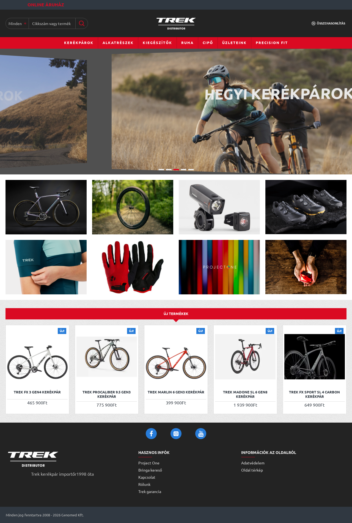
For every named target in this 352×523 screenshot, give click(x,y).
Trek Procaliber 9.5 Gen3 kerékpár (106, 394)
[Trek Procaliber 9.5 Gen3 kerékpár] (106, 357)
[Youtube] (200, 433)
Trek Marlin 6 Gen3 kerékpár (176, 392)
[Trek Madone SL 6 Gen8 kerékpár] (245, 357)
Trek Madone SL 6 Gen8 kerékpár (245, 394)
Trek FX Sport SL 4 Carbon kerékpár (314, 394)
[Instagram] (176, 433)
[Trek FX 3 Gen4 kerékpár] (37, 357)
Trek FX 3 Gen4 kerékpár (37, 392)
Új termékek (176, 313)
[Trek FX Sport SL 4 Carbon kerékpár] (314, 357)
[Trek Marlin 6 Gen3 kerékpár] (176, 357)
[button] (12, 379)
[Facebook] (151, 433)
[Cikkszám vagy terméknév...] (81, 23)
